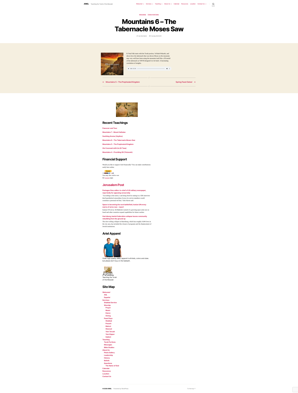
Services (148, 4)
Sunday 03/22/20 (156, 36)
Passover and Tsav (109, 128)
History (107, 358)
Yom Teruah (110, 332)
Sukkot (108, 337)
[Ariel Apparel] (126, 247)
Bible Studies (109, 347)
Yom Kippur (110, 334)
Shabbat (109, 321)
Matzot (108, 326)
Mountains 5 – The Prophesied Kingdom (117, 144)
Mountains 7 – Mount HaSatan (114, 132)
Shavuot (109, 329)
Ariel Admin (143, 36)
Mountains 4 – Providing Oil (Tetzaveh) (117, 152)
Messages (142, 14)
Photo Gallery (109, 353)
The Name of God (112, 366)
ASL (105, 295)
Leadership (108, 355)
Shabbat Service (110, 303)
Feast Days (108, 318)
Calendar (176, 4)
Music (108, 310)
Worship (107, 305)
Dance (108, 313)
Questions (108, 363)
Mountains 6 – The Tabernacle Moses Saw (118, 140)
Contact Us (201, 4)
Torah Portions (153, 14)
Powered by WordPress (120, 388)
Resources (184, 4)
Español (107, 297)
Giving (107, 178)
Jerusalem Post (113, 185)
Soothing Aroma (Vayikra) (112, 136)
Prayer (108, 308)
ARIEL (86, 4)
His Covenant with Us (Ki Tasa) (114, 148)
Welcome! (139, 4)
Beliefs (106, 361)
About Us (167, 4)
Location (193, 4)
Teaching (158, 4)
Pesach (108, 323)
